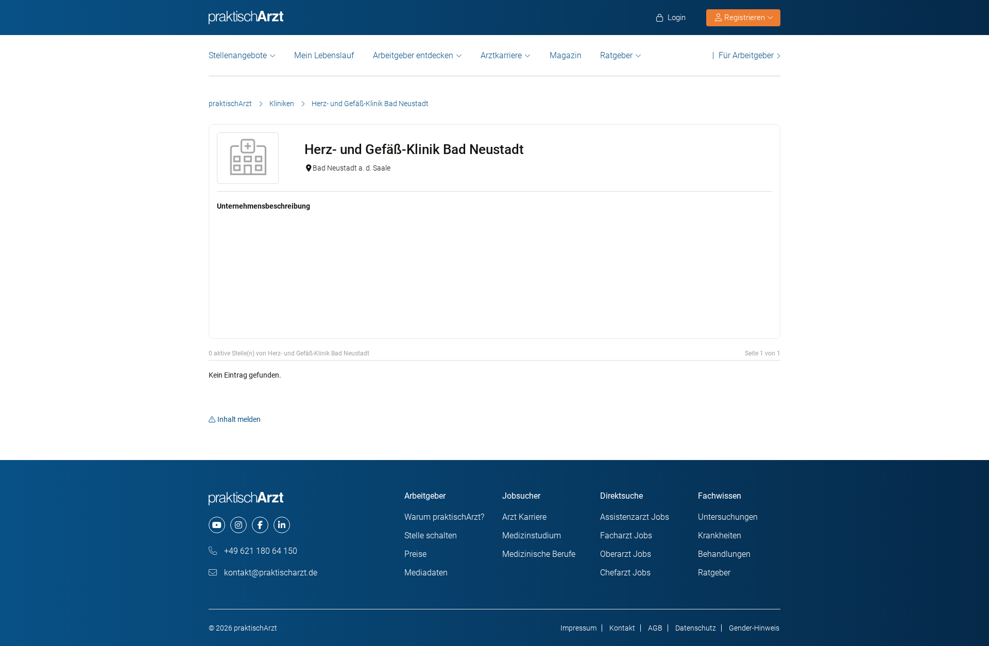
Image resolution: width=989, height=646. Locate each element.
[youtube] (217, 525)
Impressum (578, 628)
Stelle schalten (430, 535)
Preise (415, 554)
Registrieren (744, 17)
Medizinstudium (531, 535)
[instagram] (238, 525)
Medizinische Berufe (538, 554)
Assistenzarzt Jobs (634, 517)
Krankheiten (719, 535)
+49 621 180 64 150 (259, 551)
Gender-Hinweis (754, 628)
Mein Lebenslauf (324, 55)
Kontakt (622, 628)
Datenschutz (695, 628)
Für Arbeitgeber (746, 55)
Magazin (566, 55)
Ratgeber (616, 55)
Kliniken (281, 103)
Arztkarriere (501, 55)
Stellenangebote (238, 55)
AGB (655, 628)
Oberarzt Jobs (625, 554)
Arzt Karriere (524, 517)
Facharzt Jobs (626, 535)
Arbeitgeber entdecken (413, 55)
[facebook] (260, 525)
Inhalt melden (239, 419)
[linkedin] (282, 525)
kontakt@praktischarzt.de (269, 572)
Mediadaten (426, 572)
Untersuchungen (728, 517)
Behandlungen (724, 554)
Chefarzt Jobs (625, 572)
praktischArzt (230, 103)
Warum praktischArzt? (444, 517)
